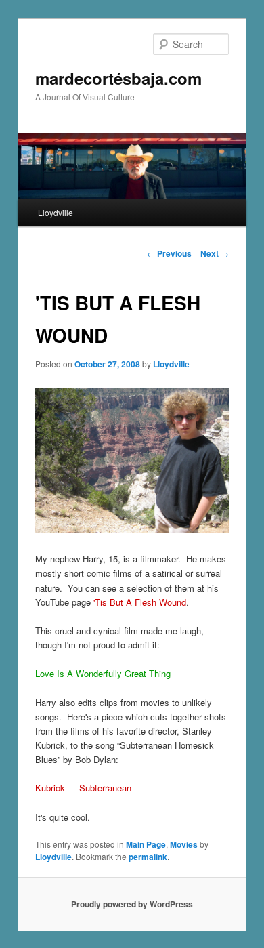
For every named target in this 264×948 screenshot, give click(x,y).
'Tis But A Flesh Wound (139, 602)
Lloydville (55, 212)
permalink (148, 856)
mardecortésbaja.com (118, 77)
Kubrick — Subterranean (83, 787)
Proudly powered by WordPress (132, 904)
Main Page (146, 844)
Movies (184, 844)
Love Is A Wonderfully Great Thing (103, 673)
